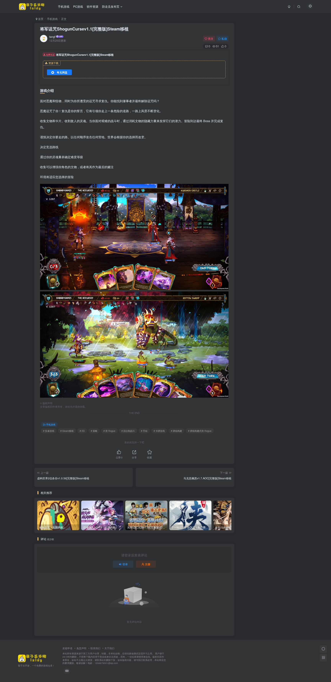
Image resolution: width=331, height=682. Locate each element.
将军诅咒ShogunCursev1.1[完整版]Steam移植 (84, 29)
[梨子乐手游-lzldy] (32, 658)
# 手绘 (144, 430)
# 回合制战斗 (128, 430)
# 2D (82, 430)
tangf (52, 37)
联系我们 (95, 648)
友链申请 (67, 648)
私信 (224, 38)
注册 (147, 564)
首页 (40, 19)
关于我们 (109, 648)
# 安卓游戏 (48, 430)
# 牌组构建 (176, 430)
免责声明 (81, 648)
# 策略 (94, 430)
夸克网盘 (62, 72)
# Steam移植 (67, 430)
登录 (125, 564)
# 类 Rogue (109, 430)
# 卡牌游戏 (159, 430)
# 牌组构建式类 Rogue (199, 430)
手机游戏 (52, 19)
